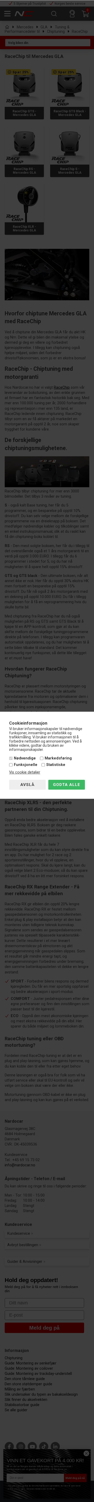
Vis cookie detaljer (24, 772)
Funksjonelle (25, 765)
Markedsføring (58, 758)
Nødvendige (25, 758)
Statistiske (55, 765)
